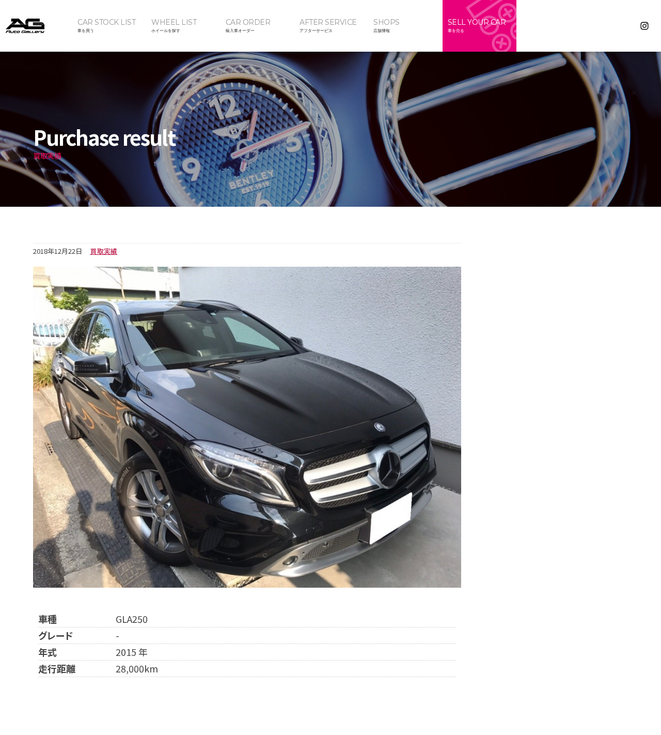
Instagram (644, 26)
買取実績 (103, 251)
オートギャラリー (36, 26)
